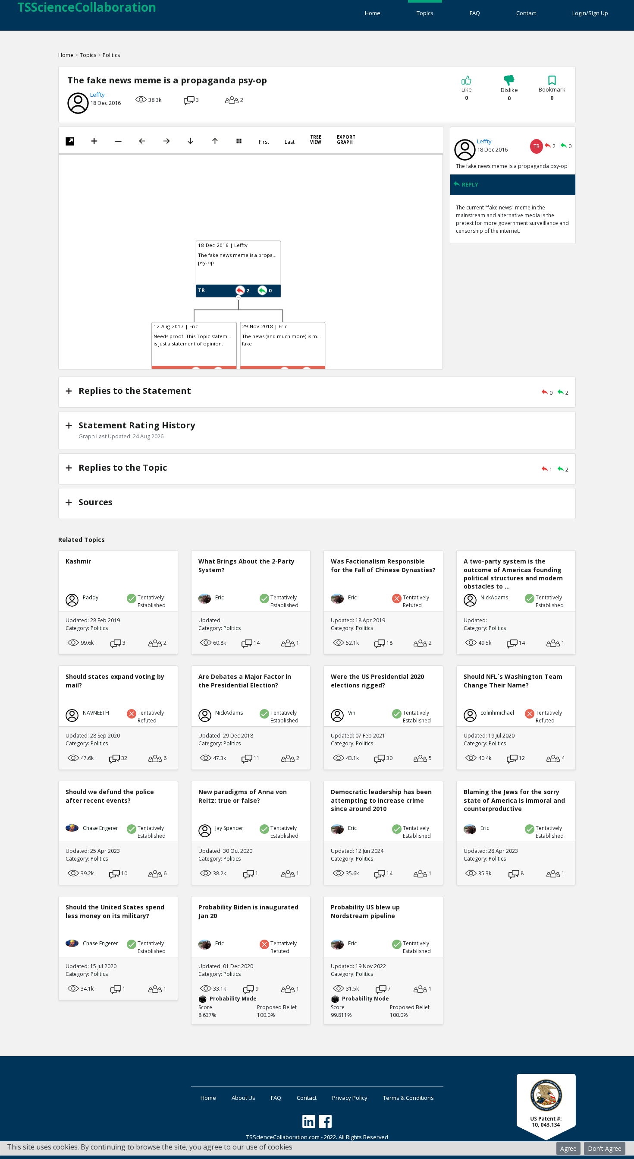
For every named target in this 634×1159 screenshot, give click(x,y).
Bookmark (552, 94)
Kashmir (78, 561)
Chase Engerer (100, 828)
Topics (425, 13)
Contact (526, 13)
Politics (111, 55)
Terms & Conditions (408, 1098)
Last (290, 142)
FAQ (475, 13)
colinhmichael (497, 712)
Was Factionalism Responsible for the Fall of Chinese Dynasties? (383, 565)
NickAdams (494, 597)
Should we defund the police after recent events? (110, 796)
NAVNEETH (96, 712)
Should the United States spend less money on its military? (115, 911)
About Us (243, 1098)
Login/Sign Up (590, 13)
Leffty (97, 94)
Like (466, 94)
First (264, 142)
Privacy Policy (349, 1098)
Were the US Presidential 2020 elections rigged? (377, 680)
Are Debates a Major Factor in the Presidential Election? (244, 680)
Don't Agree (604, 1148)
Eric (219, 597)
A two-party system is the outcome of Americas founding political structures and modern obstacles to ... (513, 573)
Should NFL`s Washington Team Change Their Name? (513, 680)
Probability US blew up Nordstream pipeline (365, 911)
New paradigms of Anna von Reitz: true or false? (242, 796)
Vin (351, 712)
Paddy (90, 597)
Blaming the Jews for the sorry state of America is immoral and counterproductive (514, 800)
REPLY (470, 184)
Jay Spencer (229, 828)
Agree (568, 1148)
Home (372, 13)
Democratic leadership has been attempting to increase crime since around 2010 (381, 800)
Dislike (509, 94)
